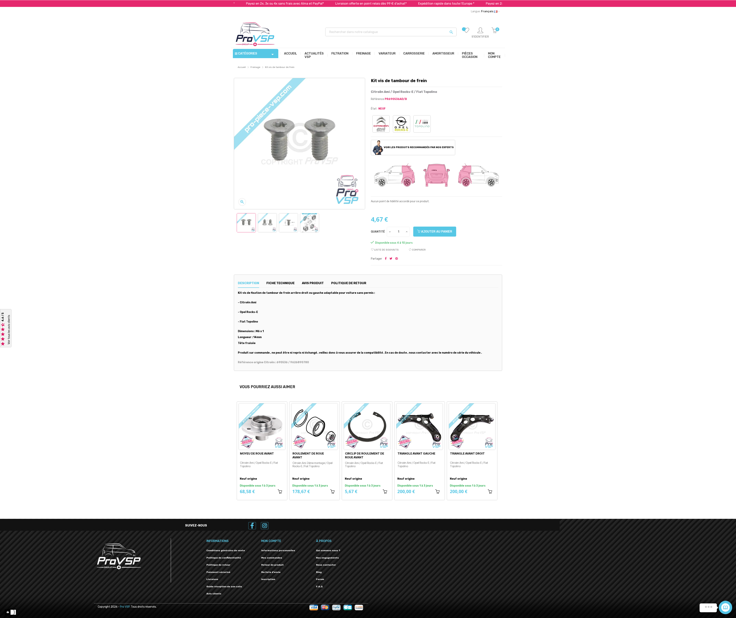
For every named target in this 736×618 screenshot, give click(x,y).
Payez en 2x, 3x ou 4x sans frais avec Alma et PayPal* (243, 3)
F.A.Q (319, 586)
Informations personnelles (278, 550)
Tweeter (390, 259)
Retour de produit (272, 565)
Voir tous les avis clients (9, 329)
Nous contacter (326, 565)
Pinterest (396, 259)
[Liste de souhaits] (466, 33)
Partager (386, 259)
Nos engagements (327, 557)
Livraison (212, 579)
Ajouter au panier (436, 231)
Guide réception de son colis (224, 586)
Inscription (268, 579)
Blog (319, 572)
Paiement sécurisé (218, 572)
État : (374, 108)
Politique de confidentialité (223, 557)
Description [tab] (248, 283)
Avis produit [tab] (313, 283)
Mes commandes (271, 557)
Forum (320, 579)
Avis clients (213, 593)
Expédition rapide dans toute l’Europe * (404, 3)
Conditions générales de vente (225, 550)
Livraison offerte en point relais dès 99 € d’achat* (329, 3)
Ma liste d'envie (271, 572)
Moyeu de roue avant (362, 453)
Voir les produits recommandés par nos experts (418, 147)
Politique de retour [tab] (348, 283)
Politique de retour (218, 565)
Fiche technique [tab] (280, 283)
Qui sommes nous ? (328, 550)
